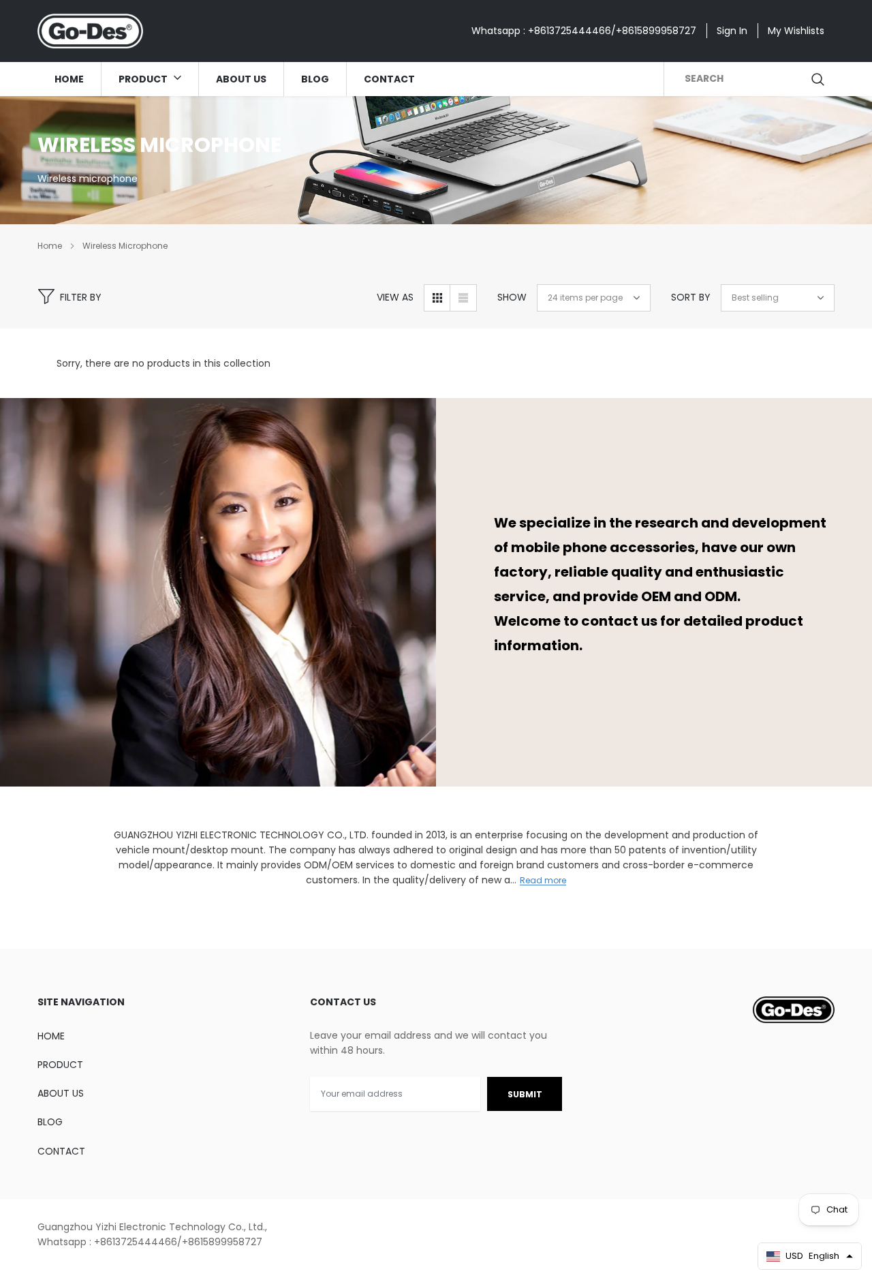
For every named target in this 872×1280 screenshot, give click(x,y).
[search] (819, 79)
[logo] (90, 31)
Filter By (81, 297)
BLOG (315, 79)
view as (395, 297)
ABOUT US (241, 79)
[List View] (463, 298)
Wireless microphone (125, 246)
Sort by (691, 297)
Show (512, 297)
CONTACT (389, 79)
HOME (69, 79)
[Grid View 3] (437, 298)
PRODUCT (144, 79)
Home (49, 246)
